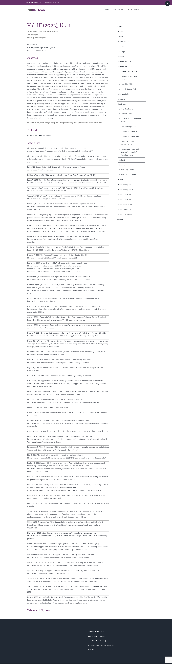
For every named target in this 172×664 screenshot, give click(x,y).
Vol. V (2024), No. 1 (126, 214)
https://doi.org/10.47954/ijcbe (102, 645)
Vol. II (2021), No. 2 (126, 199)
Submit (122, 160)
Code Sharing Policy (128, 126)
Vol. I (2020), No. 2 (126, 190)
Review (122, 165)
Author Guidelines (126, 109)
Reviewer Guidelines (128, 175)
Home (120, 32)
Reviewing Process (127, 170)
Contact (121, 219)
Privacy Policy (124, 94)
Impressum (123, 99)
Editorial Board (125, 61)
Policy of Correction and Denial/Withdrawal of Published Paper (130, 152)
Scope (123, 52)
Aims (122, 47)
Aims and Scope (125, 42)
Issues (120, 180)
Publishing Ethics (127, 84)
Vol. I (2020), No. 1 (126, 185)
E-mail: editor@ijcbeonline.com (51, 2)
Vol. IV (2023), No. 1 (126, 209)
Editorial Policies (125, 66)
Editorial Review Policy (129, 89)
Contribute (122, 104)
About (120, 37)
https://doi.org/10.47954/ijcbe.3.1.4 (44, 48)
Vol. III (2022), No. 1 (126, 204)
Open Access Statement (129, 71)
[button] (142, 9)
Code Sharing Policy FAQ (131, 136)
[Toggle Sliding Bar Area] (167, 3)
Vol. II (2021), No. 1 (126, 194)
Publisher (123, 56)
